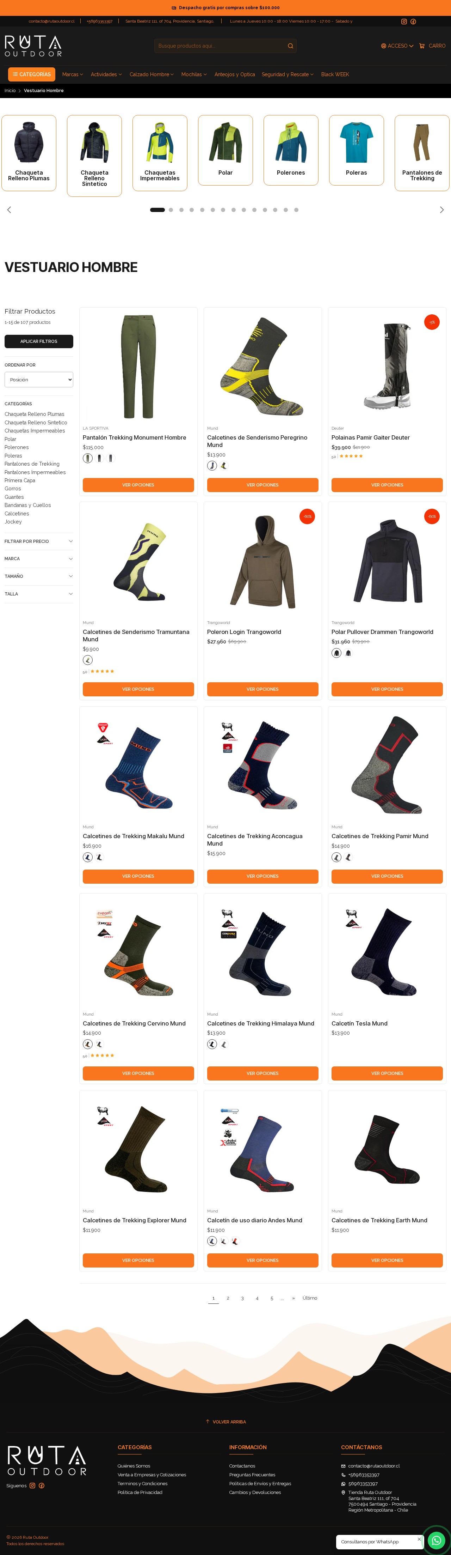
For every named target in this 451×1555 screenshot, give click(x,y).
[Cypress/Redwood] (88, 458)
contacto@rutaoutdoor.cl (51, 21)
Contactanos (242, 1466)
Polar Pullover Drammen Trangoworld (382, 631)
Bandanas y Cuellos (28, 505)
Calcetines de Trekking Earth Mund (379, 1220)
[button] (31, 74)
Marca (12, 558)
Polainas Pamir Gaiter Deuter (371, 437)
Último (310, 1298)
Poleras (13, 456)
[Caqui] (88, 1044)
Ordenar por (20, 365)
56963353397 (363, 1483)
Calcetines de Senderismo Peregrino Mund (257, 441)
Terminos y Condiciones (142, 1483)
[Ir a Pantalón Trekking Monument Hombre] (138, 367)
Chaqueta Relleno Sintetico (36, 422)
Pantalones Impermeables (35, 472)
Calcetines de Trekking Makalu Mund (133, 836)
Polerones (17, 447)
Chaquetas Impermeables (35, 431)
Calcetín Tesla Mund (360, 1023)
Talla (11, 594)
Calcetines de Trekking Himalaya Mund (260, 1023)
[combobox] (225, 46)
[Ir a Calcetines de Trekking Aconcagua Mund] (263, 765)
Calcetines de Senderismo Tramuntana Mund (136, 635)
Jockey (13, 522)
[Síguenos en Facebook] (413, 21)
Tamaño (14, 576)
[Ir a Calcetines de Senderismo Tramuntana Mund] (138, 561)
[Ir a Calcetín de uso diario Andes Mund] (263, 1149)
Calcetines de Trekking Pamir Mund (380, 836)
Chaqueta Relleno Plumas (34, 414)
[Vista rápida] (89, 373)
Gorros (13, 488)
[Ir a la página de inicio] (33, 46)
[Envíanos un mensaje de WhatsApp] (436, 1540)
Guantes (14, 497)
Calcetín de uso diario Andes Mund (254, 1220)
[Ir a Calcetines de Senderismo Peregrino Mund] (263, 367)
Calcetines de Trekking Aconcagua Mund (255, 840)
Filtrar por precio (27, 541)
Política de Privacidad (140, 1492)
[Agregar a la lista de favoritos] (89, 357)
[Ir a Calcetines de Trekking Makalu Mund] (138, 765)
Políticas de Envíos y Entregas (260, 1483)
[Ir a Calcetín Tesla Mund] (387, 952)
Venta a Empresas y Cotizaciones (152, 1474)
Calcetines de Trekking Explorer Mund (134, 1220)
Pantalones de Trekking (32, 464)
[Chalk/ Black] (336, 653)
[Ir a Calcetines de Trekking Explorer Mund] (138, 1149)
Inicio (10, 91)
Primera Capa (20, 480)
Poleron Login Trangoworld (244, 631)
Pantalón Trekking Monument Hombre (134, 437)
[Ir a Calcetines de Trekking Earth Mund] (387, 1149)
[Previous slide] (10, 210)
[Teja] (235, 1241)
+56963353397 (99, 21)
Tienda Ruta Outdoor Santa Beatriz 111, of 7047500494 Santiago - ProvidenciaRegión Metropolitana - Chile (382, 1501)
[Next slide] (441, 210)
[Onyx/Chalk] (111, 458)
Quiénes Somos (134, 1466)
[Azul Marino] (212, 1044)
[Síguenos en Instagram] (404, 21)
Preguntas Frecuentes (252, 1474)
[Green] (88, 660)
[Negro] (224, 466)
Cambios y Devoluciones (255, 1492)
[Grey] (348, 653)
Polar (10, 439)
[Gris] (336, 857)
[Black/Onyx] (99, 458)
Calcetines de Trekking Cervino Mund (134, 1023)
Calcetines (17, 513)
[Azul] (212, 466)
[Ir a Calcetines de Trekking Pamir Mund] (387, 765)
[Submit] (291, 46)
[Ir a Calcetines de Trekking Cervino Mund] (138, 952)
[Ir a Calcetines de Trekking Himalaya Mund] (263, 952)
